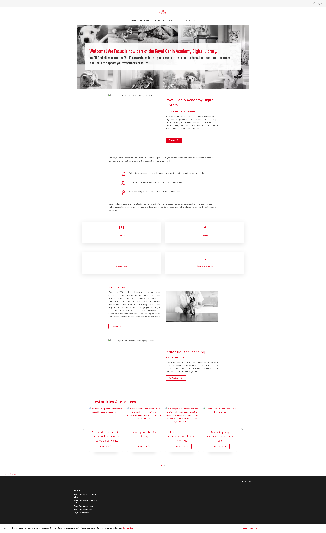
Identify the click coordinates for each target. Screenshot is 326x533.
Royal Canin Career (81, 513)
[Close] (322, 528)
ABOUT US (78, 490)
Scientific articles (204, 266)
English (319, 3)
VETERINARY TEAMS (140, 20)
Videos (121, 235)
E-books (204, 235)
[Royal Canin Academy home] (163, 13)
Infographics (121, 266)
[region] (163, 528)
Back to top (247, 481)
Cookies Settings (9, 474)
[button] (242, 429)
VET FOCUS (159, 20)
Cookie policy (128, 528)
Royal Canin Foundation (83, 509)
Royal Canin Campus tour (83, 506)
